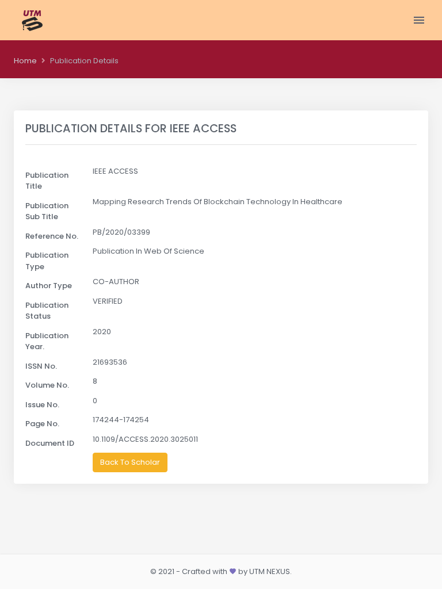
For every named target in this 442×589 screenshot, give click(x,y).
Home (25, 60)
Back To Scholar (130, 462)
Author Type (48, 285)
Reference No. (51, 236)
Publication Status (46, 311)
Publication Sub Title (46, 211)
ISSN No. (41, 366)
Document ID (49, 443)
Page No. (42, 423)
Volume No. (47, 385)
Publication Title (46, 181)
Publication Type (46, 261)
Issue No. (42, 404)
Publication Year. (46, 341)
